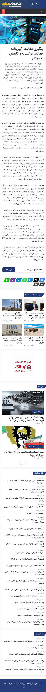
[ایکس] (35, 280)
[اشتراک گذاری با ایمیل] (41, 284)
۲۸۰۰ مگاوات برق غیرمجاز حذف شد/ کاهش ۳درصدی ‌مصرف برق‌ (12, 315)
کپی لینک (9, 269)
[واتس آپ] (23, 280)
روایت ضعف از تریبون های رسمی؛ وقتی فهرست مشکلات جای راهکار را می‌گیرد (26, 419)
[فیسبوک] (41, 280)
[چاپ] (35, 284)
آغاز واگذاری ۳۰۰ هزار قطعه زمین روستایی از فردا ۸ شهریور (34, 340)
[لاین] (6, 280)
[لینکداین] (29, 280)
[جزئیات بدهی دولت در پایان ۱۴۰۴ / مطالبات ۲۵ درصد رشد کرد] (12, 330)
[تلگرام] (17, 280)
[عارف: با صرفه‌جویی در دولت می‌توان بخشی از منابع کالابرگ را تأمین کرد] (34, 305)
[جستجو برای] (37, 5)
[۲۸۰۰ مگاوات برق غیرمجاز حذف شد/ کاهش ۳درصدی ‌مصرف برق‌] (12, 305)
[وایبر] (11, 280)
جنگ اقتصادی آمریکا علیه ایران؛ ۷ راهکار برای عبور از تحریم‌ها (23, 453)
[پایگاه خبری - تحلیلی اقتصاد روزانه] (11, 4)
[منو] (41, 5)
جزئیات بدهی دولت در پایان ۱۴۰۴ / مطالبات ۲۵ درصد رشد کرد (21, 11)
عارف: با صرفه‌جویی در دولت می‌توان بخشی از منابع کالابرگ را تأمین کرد (34, 315)
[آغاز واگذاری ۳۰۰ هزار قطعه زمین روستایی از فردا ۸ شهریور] (34, 330)
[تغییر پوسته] (32, 5)
